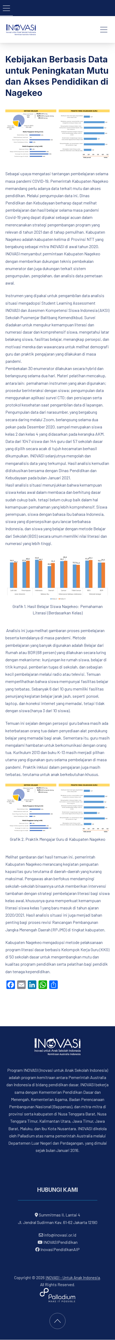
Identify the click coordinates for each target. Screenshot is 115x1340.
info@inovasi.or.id (59, 1234)
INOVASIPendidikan (60, 1242)
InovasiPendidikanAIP (60, 1249)
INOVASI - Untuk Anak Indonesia (72, 1277)
